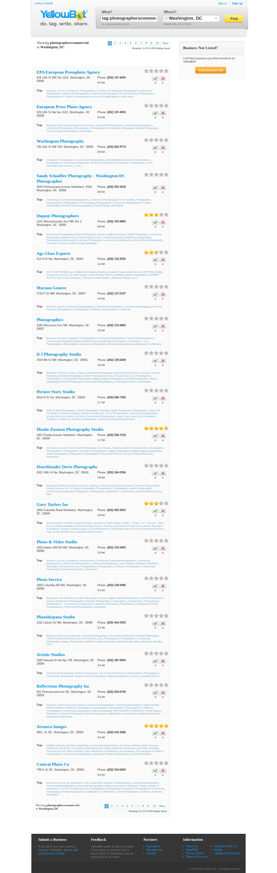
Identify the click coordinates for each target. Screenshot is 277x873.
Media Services (108, 341)
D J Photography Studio (59, 354)
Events (50, 601)
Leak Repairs (80, 274)
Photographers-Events (138, 202)
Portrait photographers (67, 131)
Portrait (50, 131)
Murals (76, 413)
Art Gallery (52, 448)
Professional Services (125, 381)
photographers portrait (75, 240)
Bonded (102, 272)
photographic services (87, 162)
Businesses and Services (81, 125)
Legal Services (96, 274)
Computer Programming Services (124, 272)
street (150, 453)
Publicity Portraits (94, 641)
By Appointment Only (78, 782)
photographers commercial (89, 96)
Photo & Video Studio (57, 541)
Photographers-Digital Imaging (92, 378)
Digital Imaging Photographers (124, 598)
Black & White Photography (61, 410)
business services (56, 90)
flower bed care (150, 745)
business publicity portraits (111, 234)
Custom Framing (82, 523)
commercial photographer (80, 306)
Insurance (52, 274)
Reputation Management (154, 848)
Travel (77, 165)
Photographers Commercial (110, 202)
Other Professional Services (98, 376)
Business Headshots (77, 745)
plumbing (118, 274)
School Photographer (127, 791)
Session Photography (134, 453)
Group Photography (113, 237)
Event (121, 199)
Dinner (129, 485)
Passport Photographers (98, 601)
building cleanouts (56, 745)
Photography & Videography (129, 162)
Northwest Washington (70, 376)
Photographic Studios (132, 128)
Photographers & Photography (79, 202)
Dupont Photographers (58, 215)
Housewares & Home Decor (127, 526)
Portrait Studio (102, 205)
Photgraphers (120, 601)
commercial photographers (76, 93)
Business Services (56, 125)
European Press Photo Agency (64, 106)
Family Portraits (150, 705)
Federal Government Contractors (120, 786)
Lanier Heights (126, 563)
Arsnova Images (52, 726)
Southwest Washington (84, 419)
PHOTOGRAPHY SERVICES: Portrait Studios (137, 710)
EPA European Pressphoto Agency (68, 72)
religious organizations (136, 274)
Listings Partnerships (227, 853)
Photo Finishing (75, 751)
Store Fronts (63, 278)
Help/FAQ (192, 849)
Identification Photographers (69, 601)
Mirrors (109, 274)
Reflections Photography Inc (63, 686)
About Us (192, 846)
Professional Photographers (98, 381)
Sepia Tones (123, 416)
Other (125, 448)
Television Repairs (121, 278)
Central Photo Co (53, 764)
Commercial (53, 199)
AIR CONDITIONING (58, 272)
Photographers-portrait (121, 378)
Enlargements (139, 410)
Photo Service (49, 579)
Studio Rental (125, 641)
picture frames (133, 528)
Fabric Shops (113, 523)
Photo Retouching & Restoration (101, 751)
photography (124, 240)
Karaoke (64, 528)
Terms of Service (196, 856)
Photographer (143, 199)
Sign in (222, 3)
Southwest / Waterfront (59, 419)
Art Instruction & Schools (59, 523)
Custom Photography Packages (93, 410)
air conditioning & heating (83, 272)
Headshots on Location (71, 748)
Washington (117, 205)
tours (134, 278)
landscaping (91, 748)
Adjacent (51, 485)
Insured (62, 274)
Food (111, 635)
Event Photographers (152, 598)
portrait (136, 240)
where (169, 12)
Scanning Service (150, 676)
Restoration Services (58, 243)
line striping (104, 748)
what (106, 12)
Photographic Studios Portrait (75, 676)
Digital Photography (121, 410)
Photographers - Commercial (62, 604)
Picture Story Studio (56, 391)
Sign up (237, 3)
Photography (151, 128)
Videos (136, 641)
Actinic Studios (51, 654)
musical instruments (99, 528)
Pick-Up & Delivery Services (70, 416)
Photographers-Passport (91, 604)
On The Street (72, 488)
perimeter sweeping (148, 748)
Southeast (143, 713)
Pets (100, 638)
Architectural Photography (60, 234)
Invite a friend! (44, 3)
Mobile (218, 849)
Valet (49, 494)
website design (77, 243)
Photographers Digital (103, 451)
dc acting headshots (130, 745)
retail (49, 532)
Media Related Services (86, 341)
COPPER (148, 272)
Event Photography (86, 448)
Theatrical (102, 419)
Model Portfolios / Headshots (62, 707)
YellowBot (63, 18)
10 (157, 43)
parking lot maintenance (124, 748)
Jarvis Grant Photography (60, 673)
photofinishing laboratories (120, 160)
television (76, 278)
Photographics (50, 319)
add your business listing (57, 851)
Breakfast (62, 485)
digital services (69, 237)
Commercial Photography (60, 128)
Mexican (59, 488)
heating (158, 272)
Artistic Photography (85, 234)
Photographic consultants (90, 754)
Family (151, 410)
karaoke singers (79, 528)
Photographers (146, 93)
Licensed (155, 372)
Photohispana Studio (56, 616)
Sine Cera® (137, 416)
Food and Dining (142, 485)
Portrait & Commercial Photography (65, 713)
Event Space (104, 448)
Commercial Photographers (90, 160)
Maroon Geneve (51, 287)
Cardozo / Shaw (76, 372)
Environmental (85, 237)
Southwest (150, 416)
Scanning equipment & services (123, 676)
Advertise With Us (225, 846)
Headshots (130, 237)
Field (114, 448)
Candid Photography (136, 234)
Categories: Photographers (81, 90)
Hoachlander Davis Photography (67, 466)
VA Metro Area (67, 532)
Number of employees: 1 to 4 (133, 341)
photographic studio (87, 710)
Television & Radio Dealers (96, 278)
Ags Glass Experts (54, 253)
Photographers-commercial (102, 240)
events (97, 237)
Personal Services (127, 93)
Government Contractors (126, 372)
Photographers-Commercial (105, 128)
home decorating (84, 526)
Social (158, 491)
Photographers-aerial (124, 488)
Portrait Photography (151, 240)
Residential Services (153, 528)
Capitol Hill (95, 782)
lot (119, 448)
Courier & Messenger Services (91, 598)
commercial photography (104, 93)
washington (86, 131)
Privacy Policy (195, 853)
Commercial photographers (138, 125)
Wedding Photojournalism (122, 419)
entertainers (99, 523)
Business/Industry (76, 705)
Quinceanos (110, 641)
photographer (144, 237)
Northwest (52, 376)
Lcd (70, 274)
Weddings (92, 243)
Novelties (130, 199)
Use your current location (166, 18)
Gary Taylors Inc (52, 504)
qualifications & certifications (119, 96)
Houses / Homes (103, 526)
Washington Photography (60, 141)
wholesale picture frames (89, 532)
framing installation (64, 526)
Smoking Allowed (144, 491)
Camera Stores (67, 448)
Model (118, 635)
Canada (151, 853)
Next (165, 43)
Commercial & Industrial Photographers (117, 90)
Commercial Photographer (109, 125)
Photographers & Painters (60, 96)
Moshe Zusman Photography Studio (70, 429)
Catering (93, 485)
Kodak (143, 786)
